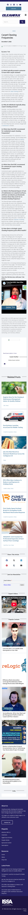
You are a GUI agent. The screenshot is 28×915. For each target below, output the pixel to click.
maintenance (5, 125)
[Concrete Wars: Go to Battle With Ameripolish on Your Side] (14, 637)
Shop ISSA (4, 859)
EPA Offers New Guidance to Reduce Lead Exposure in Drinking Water (12, 482)
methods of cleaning (19, 219)
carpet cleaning (14, 91)
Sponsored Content (6, 842)
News (14, 31)
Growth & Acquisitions (8, 432)
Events (3, 854)
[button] (8, 5)
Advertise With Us (6, 832)
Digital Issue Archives (7, 837)
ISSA (4, 405)
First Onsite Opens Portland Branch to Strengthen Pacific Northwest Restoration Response (14, 510)
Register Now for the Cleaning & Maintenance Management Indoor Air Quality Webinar (13, 399)
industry (22, 139)
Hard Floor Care (7, 545)
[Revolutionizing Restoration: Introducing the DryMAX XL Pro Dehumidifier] (14, 769)
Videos (3, 857)
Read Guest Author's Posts (10, 353)
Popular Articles (5, 840)
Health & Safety (7, 488)
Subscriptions (5, 845)
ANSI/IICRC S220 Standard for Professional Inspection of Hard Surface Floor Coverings (13, 539)
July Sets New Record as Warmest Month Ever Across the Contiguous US (13, 454)
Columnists (4, 835)
